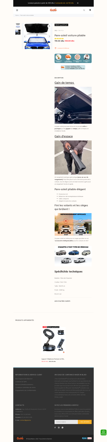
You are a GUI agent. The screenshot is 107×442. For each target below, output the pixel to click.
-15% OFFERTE (84, 422)
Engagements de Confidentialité (25, 390)
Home (17, 15)
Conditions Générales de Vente (25, 387)
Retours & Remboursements (24, 384)
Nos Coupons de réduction (23, 379)
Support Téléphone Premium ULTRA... (52, 359)
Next (49, 36)
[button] (59, 39)
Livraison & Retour (63, 48)
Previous (25, 36)
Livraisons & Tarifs (21, 382)
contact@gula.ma (25, 420)
